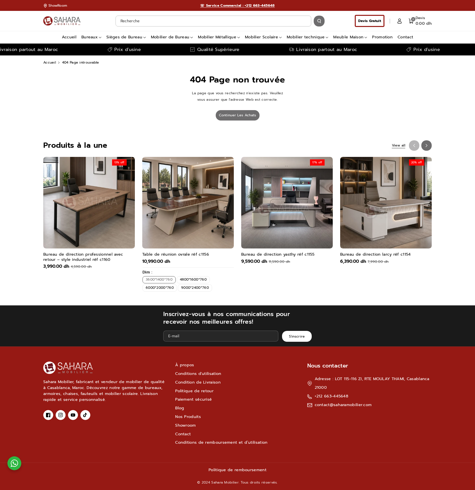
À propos (184, 365)
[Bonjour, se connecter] (399, 21)
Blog (179, 408)
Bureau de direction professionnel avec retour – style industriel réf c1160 (83, 257)
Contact (183, 434)
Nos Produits (188, 417)
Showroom (185, 425)
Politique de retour (194, 391)
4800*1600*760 (193, 279)
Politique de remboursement (237, 470)
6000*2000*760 (160, 287)
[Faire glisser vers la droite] (426, 145)
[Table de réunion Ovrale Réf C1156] (188, 202)
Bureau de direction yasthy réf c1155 (278, 254)
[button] (420, 20)
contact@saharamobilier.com (343, 405)
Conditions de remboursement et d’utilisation (221, 442)
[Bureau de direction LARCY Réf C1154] (386, 202)
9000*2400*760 (195, 287)
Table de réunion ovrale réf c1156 (175, 254)
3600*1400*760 (159, 279)
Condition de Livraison (198, 382)
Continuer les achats (237, 115)
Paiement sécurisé (193, 399)
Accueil (49, 62)
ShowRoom (57, 5)
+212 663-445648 (332, 396)
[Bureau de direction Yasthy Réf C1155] (287, 202)
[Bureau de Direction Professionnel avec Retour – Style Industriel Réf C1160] (89, 202)
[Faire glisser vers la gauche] (414, 145)
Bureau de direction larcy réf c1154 (375, 254)
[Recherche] (319, 21)
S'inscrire (297, 336)
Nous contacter (327, 366)
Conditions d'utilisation (198, 374)
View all (398, 145)
